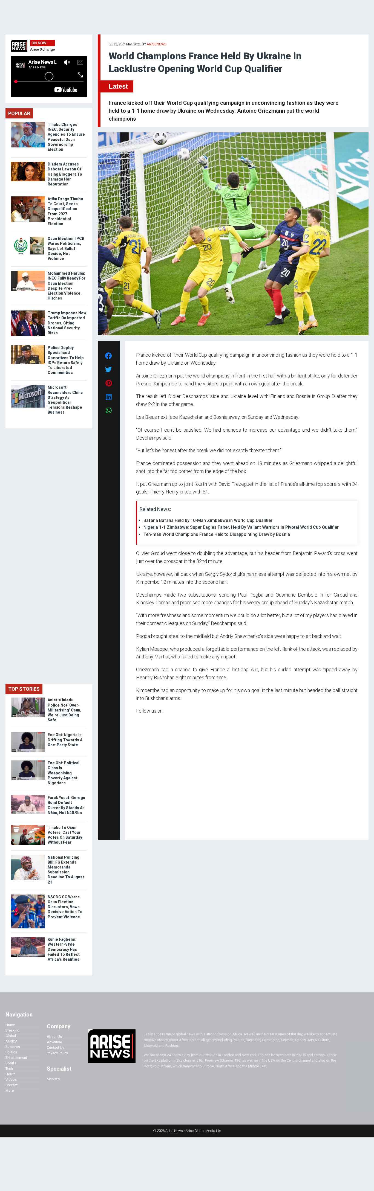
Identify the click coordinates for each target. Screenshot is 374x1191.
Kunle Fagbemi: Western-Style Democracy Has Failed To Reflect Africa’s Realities (64, 949)
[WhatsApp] (144, 828)
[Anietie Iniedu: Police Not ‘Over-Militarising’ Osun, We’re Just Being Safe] (28, 698)
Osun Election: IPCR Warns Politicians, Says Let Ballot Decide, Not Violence (66, 248)
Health (10, 1074)
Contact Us (55, 1047)
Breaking (12, 1030)
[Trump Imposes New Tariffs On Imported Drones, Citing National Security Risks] (28, 311)
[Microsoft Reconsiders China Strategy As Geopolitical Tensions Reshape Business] (28, 386)
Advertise (54, 1042)
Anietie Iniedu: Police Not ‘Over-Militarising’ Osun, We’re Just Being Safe (64, 710)
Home (10, 1025)
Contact (11, 1085)
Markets (53, 1079)
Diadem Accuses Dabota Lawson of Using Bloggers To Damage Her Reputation (65, 174)
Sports (10, 1063)
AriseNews (156, 44)
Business (12, 1047)
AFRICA (11, 1041)
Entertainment (16, 1058)
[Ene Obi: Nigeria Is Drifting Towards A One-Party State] (28, 733)
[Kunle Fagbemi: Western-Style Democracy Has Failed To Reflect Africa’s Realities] (28, 938)
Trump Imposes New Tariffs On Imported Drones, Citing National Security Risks (67, 323)
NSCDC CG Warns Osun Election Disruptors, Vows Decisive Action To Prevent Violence (65, 907)
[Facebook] (137, 828)
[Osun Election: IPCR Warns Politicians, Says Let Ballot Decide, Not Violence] (28, 237)
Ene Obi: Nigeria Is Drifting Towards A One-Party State (65, 740)
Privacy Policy (57, 1053)
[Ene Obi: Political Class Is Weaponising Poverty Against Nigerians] (28, 761)
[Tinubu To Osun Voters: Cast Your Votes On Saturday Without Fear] (28, 826)
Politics (11, 1052)
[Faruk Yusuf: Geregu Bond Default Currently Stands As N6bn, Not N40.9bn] (28, 796)
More (9, 1090)
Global (10, 1036)
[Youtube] (146, 828)
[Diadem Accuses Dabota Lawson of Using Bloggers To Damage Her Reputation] (28, 162)
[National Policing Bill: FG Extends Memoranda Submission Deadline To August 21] (28, 856)
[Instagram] (141, 828)
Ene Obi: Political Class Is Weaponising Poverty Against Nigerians (63, 773)
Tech (9, 1069)
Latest (118, 86)
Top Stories (24, 689)
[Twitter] (139, 828)
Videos (11, 1079)
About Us (54, 1037)
